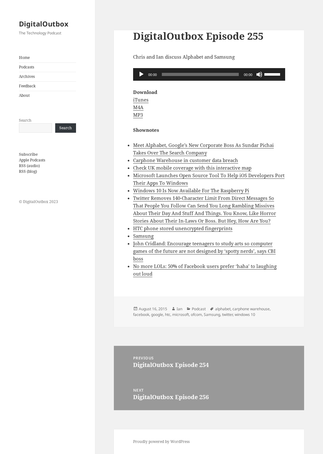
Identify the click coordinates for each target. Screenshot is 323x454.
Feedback (27, 86)
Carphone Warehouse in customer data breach (185, 160)
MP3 (138, 115)
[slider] (273, 73)
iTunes (141, 99)
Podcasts (26, 67)
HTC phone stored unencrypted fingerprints (182, 228)
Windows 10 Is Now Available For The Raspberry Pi (191, 190)
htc (167, 314)
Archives (27, 76)
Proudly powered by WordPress (161, 441)
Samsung (143, 236)
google (157, 314)
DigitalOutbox (43, 23)
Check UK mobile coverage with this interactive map (192, 168)
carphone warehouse (251, 308)
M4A (138, 107)
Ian (179, 308)
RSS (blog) (28, 171)
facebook (141, 314)
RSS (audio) (29, 165)
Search (25, 120)
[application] (209, 74)
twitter (227, 314)
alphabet (223, 308)
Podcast (199, 308)
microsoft (180, 314)
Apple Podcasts (32, 160)
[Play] (141, 74)
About (24, 95)
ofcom (196, 314)
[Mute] (259, 74)
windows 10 (245, 314)
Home (24, 57)
